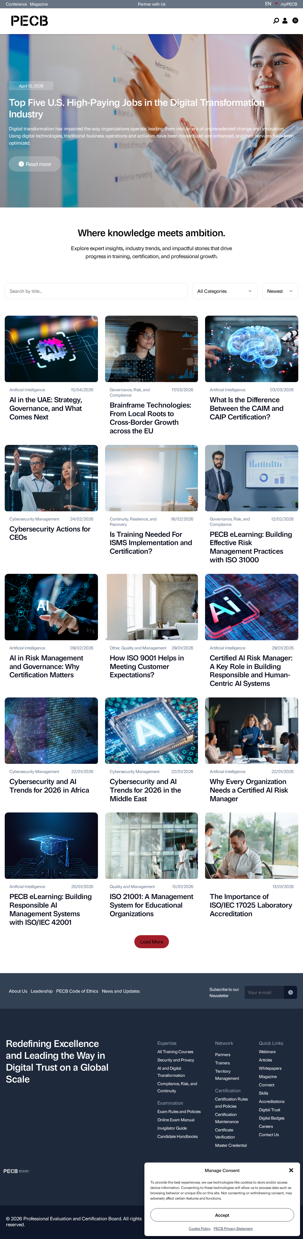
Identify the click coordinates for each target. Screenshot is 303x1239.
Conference (16, 4)
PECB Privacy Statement (233, 1228)
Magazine (39, 4)
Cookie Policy (200, 1228)
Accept (222, 1215)
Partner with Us (151, 4)
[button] (291, 1170)
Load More (151, 941)
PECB (289, 4)
